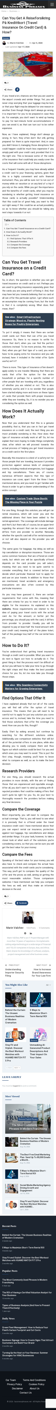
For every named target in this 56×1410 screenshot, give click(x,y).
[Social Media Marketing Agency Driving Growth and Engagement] (11, 1188)
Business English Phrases (28, 1119)
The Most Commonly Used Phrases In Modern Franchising (28, 1126)
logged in (16, 1086)
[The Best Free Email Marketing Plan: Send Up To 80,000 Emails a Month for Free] (11, 1158)
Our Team (11, 1380)
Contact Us (26, 1392)
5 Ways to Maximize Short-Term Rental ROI (23, 1247)
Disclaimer (17, 1388)
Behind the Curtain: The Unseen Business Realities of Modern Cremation (35, 1141)
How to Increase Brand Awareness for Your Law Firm (41, 972)
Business (6, 38)
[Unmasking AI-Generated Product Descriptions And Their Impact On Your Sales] (40, 1034)
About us (34, 1388)
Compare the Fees (18, 248)
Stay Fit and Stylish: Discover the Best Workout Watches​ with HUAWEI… (34, 1204)
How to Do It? (12, 235)
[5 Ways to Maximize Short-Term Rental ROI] (40, 999)
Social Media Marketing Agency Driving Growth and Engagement (35, 1188)
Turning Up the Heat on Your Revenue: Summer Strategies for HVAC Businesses (25, 1354)
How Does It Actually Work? (19, 232)
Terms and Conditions (34, 1380)
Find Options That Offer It (21, 239)
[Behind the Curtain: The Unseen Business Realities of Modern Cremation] (15, 999)
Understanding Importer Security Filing (14, 972)
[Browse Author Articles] (28, 917)
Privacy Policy (14, 1384)
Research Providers (18, 242)
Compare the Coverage (20, 245)
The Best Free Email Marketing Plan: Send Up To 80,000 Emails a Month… (35, 1157)
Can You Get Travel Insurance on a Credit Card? (28, 228)
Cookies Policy (36, 1384)
